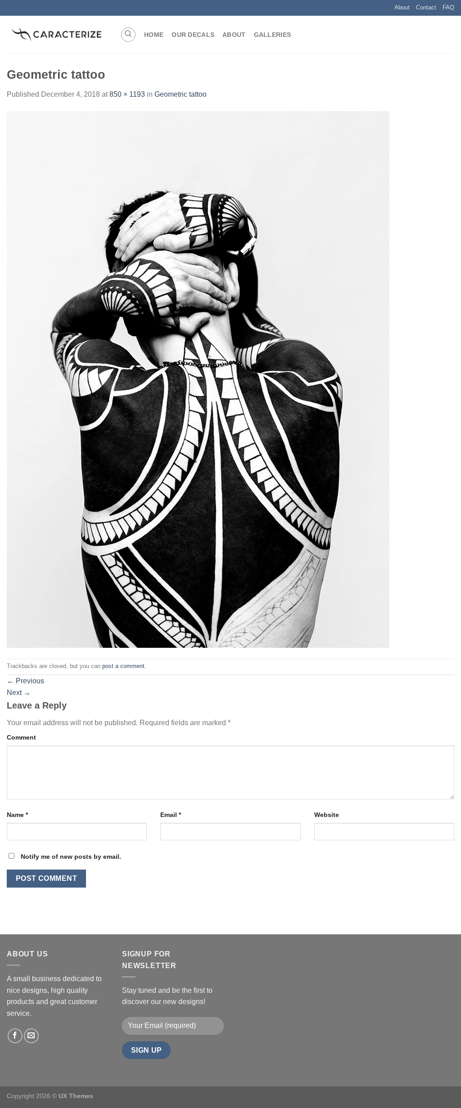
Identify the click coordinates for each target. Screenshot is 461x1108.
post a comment (123, 666)
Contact (426, 7)
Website (326, 814)
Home (153, 34)
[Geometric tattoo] (198, 378)
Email (170, 814)
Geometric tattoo (180, 94)
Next (19, 692)
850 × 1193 (127, 94)
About (402, 7)
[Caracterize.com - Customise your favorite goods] (57, 34)
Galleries (272, 34)
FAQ (448, 7)
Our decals (193, 34)
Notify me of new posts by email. (71, 856)
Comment (21, 737)
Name (17, 814)
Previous (25, 681)
